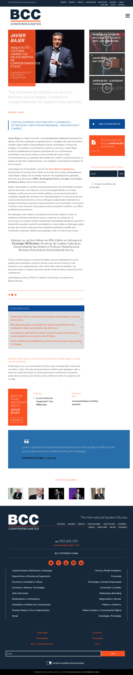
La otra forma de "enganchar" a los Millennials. (44, 401)
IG (46, 672)
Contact (16, 420)
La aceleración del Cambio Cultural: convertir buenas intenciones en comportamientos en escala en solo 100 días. (45, 334)
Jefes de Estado (20, 593)
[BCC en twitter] (51, 562)
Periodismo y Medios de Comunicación (31, 604)
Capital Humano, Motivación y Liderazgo (40, 121)
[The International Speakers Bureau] (27, 17)
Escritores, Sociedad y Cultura (27, 581)
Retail (15, 615)
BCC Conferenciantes (42, 643)
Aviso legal (42, 632)
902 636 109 (68, 541)
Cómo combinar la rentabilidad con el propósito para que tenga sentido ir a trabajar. (46, 342)
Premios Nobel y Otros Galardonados (31, 610)
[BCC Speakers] (24, 521)
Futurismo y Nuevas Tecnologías (28, 587)
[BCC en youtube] (66, 562)
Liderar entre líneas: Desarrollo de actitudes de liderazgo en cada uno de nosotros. (45, 318)
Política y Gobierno (111, 604)
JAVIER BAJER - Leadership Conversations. (107, 82)
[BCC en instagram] (74, 562)
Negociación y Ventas (110, 598)
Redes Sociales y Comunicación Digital (102, 610)
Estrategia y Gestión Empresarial (35, 125)
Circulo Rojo (73, 672)
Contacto (97, 632)
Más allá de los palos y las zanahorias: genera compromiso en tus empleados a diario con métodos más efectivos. (43, 326)
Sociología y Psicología (110, 615)
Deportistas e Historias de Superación (31, 576)
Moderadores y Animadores (26, 598)
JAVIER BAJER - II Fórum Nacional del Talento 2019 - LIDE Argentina (106, 37)
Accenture (50, 458)
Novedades (42, 638)
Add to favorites (109, 123)
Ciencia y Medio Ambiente (108, 570)
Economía (116, 576)
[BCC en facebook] (58, 562)
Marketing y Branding (110, 593)
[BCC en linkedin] (81, 562)
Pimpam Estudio (92, 672)
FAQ (97, 643)
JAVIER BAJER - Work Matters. (104, 60)
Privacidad (97, 638)
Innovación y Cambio (110, 587)
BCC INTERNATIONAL (67, 553)
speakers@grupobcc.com (66, 545)
